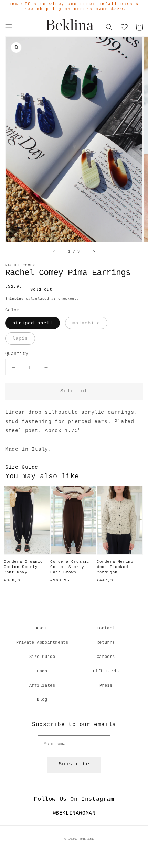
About (42, 628)
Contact (106, 628)
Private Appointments (42, 642)
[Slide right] (93, 252)
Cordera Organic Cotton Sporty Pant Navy (23, 567)
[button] (8, 24)
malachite (86, 323)
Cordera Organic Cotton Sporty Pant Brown (69, 567)
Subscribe (74, 764)
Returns (106, 642)
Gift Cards (106, 671)
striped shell (32, 323)
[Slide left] (54, 252)
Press (106, 685)
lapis (20, 338)
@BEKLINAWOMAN (74, 813)
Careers (106, 656)
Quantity (16, 353)
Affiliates (42, 685)
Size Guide (21, 467)
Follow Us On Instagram (74, 799)
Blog (42, 699)
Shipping (14, 299)
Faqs (42, 671)
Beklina (87, 839)
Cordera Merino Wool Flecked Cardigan (115, 567)
